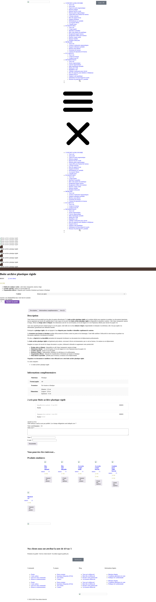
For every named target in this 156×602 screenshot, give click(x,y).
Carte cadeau (34, 576)
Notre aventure (61, 574)
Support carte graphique (76, 76)
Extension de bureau (75, 50)
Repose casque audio (75, 37)
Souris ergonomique (74, 63)
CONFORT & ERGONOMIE (74, 3)
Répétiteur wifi (73, 69)
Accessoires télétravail (89, 579)
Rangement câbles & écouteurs (78, 35)
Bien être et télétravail (89, 576)
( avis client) (12, 278)
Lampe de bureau (74, 56)
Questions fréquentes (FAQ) (65, 576)
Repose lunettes (73, 39)
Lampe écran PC (74, 58)
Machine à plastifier (74, 30)
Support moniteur (74, 19)
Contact (59, 579)
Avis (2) (62, 310)
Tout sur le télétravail (88, 574)
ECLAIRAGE (69, 53)
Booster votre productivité (90, 577)
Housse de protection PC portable (78, 79)
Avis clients (60, 577)
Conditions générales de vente (116, 576)
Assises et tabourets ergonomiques (78, 45)
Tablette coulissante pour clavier (78, 71)
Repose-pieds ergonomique (76, 13)
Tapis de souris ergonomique (77, 8)
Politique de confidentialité (115, 577)
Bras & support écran (75, 17)
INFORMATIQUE (70, 60)
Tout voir (71, 4)
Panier (33, 574)
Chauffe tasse (73, 24)
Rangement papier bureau (76, 34)
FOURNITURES (70, 26)
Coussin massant (73, 16)
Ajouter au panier (12, 302)
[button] (78, 117)
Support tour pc (73, 74)
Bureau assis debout (74, 48)
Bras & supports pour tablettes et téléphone (81, 73)
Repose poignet (73, 9)
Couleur (18, 294)
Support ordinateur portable (77, 47)
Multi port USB (73, 68)
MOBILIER (68, 42)
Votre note (30, 426)
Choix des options (65, 479)
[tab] (33, 310)
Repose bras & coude (75, 11)
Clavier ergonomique (75, 64)
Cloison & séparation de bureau (78, 51)
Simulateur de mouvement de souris (79, 77)
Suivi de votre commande (38, 577)
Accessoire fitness (74, 22)
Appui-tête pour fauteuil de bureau (79, 14)
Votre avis (30, 427)
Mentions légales (113, 574)
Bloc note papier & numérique (77, 32)
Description (33, 310)
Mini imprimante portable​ (76, 66)
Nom (29, 437)
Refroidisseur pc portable (76, 21)
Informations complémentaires (48, 310)
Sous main (72, 6)
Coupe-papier (73, 29)
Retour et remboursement (38, 579)
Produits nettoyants (74, 40)
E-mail (30, 440)
